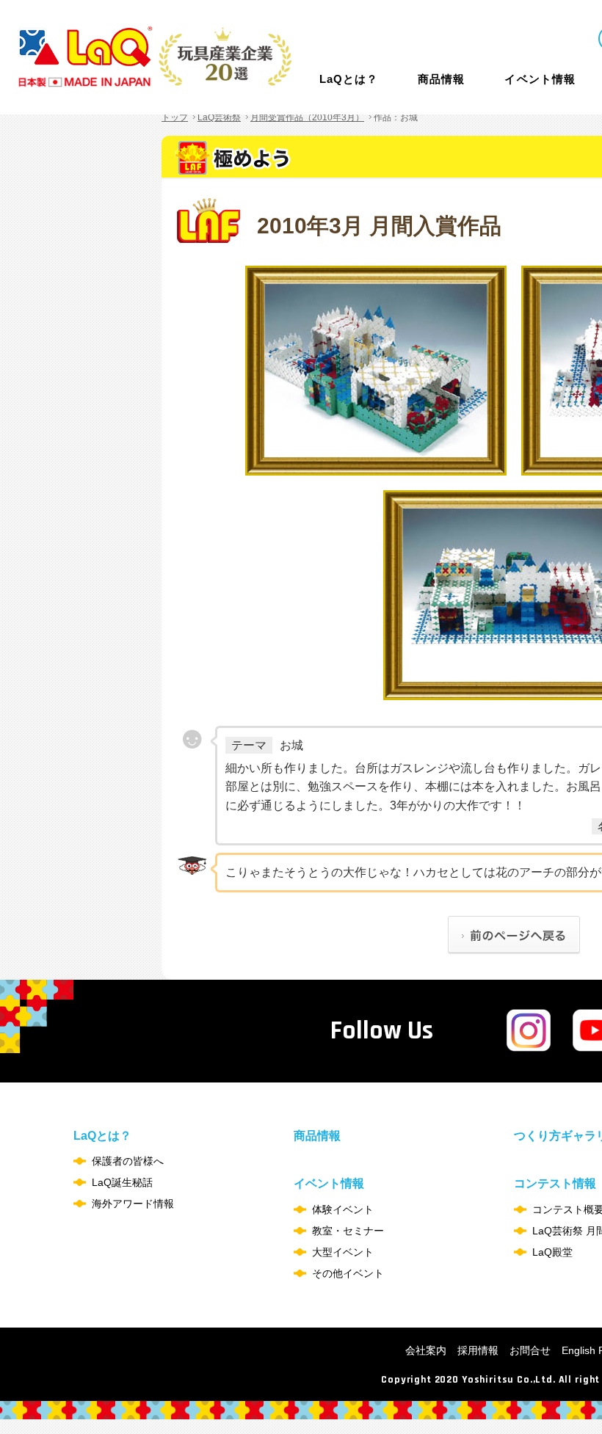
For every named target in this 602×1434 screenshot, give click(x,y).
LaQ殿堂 (552, 1252)
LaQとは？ (348, 79)
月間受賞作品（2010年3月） (307, 117)
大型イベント (343, 1252)
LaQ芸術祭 (219, 117)
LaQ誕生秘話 (122, 1182)
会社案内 (425, 1350)
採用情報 (477, 1350)
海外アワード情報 (133, 1203)
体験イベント (343, 1209)
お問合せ (530, 1350)
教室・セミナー (348, 1231)
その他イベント (348, 1273)
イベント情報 (539, 79)
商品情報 (441, 79)
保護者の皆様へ (128, 1161)
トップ (175, 117)
